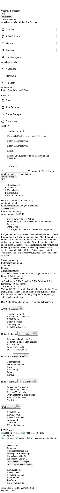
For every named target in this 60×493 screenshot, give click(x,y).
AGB (9, 443)
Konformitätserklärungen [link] (18, 462)
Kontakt (10, 375)
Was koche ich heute (16, 397)
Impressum (12, 448)
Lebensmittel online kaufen (19, 339)
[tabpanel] (30, 284)
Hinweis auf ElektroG (17, 458)
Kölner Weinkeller (15, 425)
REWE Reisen (14, 412)
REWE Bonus (13, 319)
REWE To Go (13, 415)
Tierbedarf (11, 187)
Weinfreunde (13, 420)
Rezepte (28, 155)
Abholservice (13, 344)
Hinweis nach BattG (16, 456)
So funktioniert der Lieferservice (22, 342)
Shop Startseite (14, 185)
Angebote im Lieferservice (19, 316)
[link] (33, 133)
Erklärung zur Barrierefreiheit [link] (20, 465)
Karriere (11, 367)
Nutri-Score (12, 400)
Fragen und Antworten (17, 387)
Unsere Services (14, 322)
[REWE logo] (5, 126)
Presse (10, 372)
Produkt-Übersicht (15, 347)
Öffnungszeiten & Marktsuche (21, 395)
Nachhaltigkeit (13, 362)
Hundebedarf (13, 190)
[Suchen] (32, 174)
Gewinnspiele (13, 324)
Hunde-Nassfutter (15, 195)
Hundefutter (12, 193)
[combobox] (14, 171)
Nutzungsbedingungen (17, 451)
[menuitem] (30, 29)
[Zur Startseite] (11, 5)
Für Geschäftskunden (17, 349)
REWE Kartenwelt (15, 417)
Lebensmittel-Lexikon (17, 389)
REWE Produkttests (16, 327)
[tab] (30, 260)
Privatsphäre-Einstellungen (19, 453)
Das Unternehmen (15, 364)
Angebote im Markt (16, 314)
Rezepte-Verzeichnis (16, 392)
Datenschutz (12, 445)
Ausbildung (12, 369)
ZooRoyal (11, 422)
